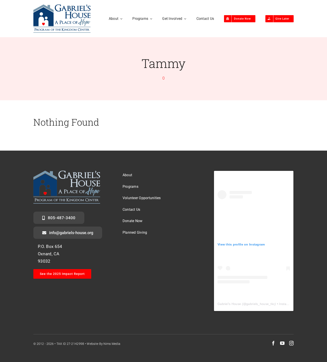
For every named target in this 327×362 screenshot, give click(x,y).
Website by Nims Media (103, 344)
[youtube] (282, 343)
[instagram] (291, 343)
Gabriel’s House (229, 304)
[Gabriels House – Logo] (62, 6)
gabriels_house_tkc (260, 304)
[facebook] (273, 343)
